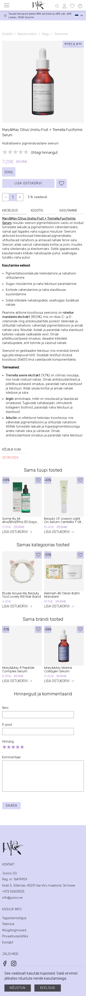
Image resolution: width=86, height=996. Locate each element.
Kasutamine (68, 210)
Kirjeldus (10, 210)
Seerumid (61, 34)
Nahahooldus (27, 34)
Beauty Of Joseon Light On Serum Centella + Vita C (63, 520)
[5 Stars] (22, 747)
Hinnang (8, 741)
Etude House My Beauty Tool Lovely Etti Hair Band (21, 595)
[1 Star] (4, 747)
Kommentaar (11, 757)
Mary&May (9, 218)
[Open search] (57, 6)
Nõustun (18, 988)
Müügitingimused (14, 930)
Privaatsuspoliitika (15, 936)
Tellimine (8, 924)
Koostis (37, 210)
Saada (11, 805)
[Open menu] (6, 5)
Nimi (5, 708)
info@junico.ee (12, 898)
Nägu (46, 34)
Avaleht (7, 34)
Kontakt (7, 942)
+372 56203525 (13, 891)
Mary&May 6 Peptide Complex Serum (18, 669)
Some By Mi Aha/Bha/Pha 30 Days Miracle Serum (19, 520)
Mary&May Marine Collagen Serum (58, 669)
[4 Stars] (17, 747)
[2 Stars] (9, 747)
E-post (7, 725)
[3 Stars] (13, 747)
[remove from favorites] (61, 183)
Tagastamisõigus (14, 918)
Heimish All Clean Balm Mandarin (62, 595)
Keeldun (47, 988)
